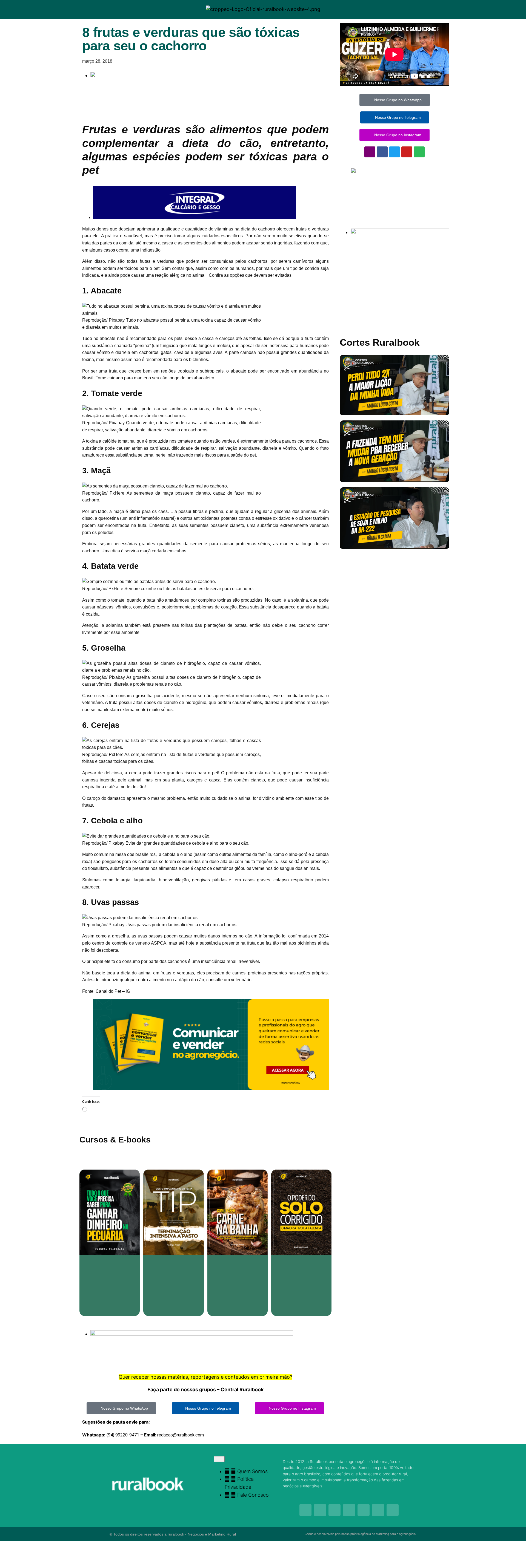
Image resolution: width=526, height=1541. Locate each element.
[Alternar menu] (219, 1459)
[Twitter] (394, 151)
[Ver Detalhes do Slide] (211, 1088)
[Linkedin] (393, 1510)
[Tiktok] (349, 1510)
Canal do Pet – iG (113, 991)
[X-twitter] (378, 1510)
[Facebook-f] (320, 1510)
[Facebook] (382, 151)
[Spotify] (419, 151)
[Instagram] (369, 151)
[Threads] (364, 1510)
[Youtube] (406, 151)
